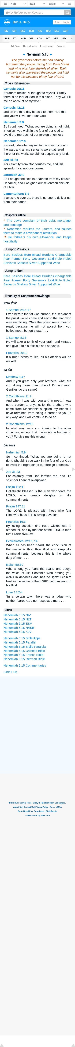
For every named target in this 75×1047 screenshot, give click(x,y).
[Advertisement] (37, 702)
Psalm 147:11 (15, 506)
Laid (51, 258)
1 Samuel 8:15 (16, 337)
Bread (36, 254)
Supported (45, 263)
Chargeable (63, 254)
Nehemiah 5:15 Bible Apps (21, 638)
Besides (17, 254)
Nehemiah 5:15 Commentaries (24, 665)
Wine (56, 263)
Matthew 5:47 (15, 377)
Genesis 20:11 (13, 88)
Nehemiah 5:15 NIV (17, 615)
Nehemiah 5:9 (13, 122)
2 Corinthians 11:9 (18, 396)
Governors (39, 258)
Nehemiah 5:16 (14, 141)
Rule (58, 258)
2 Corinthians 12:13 (19, 424)
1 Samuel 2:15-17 (18, 310)
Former (17, 258)
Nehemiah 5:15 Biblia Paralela (24, 646)
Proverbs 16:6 (16, 522)
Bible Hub (10, 672)
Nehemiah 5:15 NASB (18, 628)
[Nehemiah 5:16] (70, 477)
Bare (6, 254)
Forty (26, 258)
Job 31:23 (10, 160)
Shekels (22, 263)
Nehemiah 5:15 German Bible (24, 659)
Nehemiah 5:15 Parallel (19, 642)
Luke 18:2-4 (14, 592)
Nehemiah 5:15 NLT (17, 619)
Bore (27, 254)
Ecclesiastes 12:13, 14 (22, 541)
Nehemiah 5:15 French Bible (23, 655)
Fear (6, 258)
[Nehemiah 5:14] (4, 477)
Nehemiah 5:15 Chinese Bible (24, 651)
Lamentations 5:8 (16, 193)
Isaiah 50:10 (14, 564)
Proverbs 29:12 (16, 353)
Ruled (67, 258)
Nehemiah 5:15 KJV (17, 632)
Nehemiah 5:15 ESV (17, 623)
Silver (33, 263)
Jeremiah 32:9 (13, 175)
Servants (9, 263)
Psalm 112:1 (14, 487)
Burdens (48, 254)
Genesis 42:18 (14, 107)
